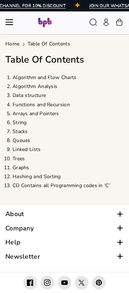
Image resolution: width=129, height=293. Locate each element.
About (14, 214)
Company (19, 228)
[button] (11, 22)
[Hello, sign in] (106, 22)
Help (12, 242)
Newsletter (22, 257)
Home (12, 43)
